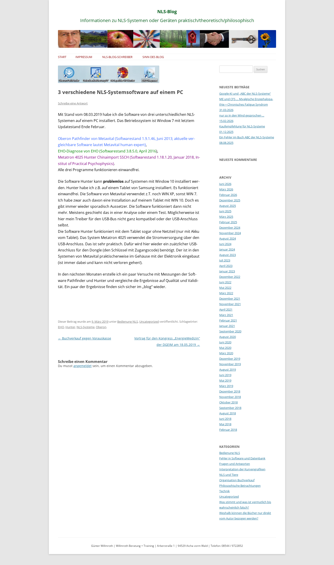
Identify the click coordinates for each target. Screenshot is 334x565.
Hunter (70, 327)
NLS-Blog (167, 11)
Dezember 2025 (229, 200)
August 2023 (227, 255)
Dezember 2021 (229, 298)
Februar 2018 (228, 430)
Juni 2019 (225, 375)
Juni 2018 (225, 419)
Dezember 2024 (229, 227)
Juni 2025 (225, 211)
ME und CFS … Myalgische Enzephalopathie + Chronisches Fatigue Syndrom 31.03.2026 (246, 104)
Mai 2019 (225, 380)
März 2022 (226, 293)
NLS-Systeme (86, 327)
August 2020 (227, 337)
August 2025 (227, 206)
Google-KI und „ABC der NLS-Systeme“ (245, 93)
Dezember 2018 (229, 391)
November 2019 (230, 364)
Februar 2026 (228, 195)
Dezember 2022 (229, 277)
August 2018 (227, 413)
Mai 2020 (225, 348)
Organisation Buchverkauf (236, 480)
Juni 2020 (225, 342)
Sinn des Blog (153, 57)
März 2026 (226, 189)
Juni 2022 (225, 282)
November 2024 (230, 233)
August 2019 (227, 369)
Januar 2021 (227, 326)
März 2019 (226, 386)
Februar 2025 (228, 222)
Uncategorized (149, 321)
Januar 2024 (227, 249)
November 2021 (230, 304)
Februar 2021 (228, 320)
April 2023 (225, 266)
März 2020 (226, 353)
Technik (224, 491)
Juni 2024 (225, 244)
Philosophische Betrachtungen (240, 486)
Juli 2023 (224, 260)
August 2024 (227, 238)
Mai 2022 (225, 288)
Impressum (83, 57)
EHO (61, 327)
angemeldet (82, 366)
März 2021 (226, 315)
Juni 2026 (225, 184)
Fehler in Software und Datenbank (242, 458)
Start (62, 57)
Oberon (101, 327)
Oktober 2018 (228, 402)
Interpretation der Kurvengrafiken (242, 469)
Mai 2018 (225, 424)
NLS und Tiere (228, 475)
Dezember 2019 (229, 359)
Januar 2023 (227, 271)
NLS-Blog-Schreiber (117, 57)
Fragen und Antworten (234, 464)
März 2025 (226, 217)
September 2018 (230, 408)
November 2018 (230, 397)
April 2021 (225, 309)
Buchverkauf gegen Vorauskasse (84, 338)
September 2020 (230, 331)
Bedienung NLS (127, 321)
